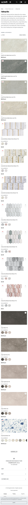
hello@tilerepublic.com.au (14, 462)
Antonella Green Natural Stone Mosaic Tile (9, 166)
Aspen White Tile (4, 408)
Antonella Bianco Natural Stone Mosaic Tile (10, 139)
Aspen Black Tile (4, 327)
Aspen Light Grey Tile (5, 381)
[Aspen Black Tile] (14, 318)
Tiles (2, 53)
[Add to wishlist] (25, 40)
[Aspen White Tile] (14, 399)
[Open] (10, 2)
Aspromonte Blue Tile (5, 435)
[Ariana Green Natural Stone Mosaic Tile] (14, 237)
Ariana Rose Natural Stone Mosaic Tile (9, 300)
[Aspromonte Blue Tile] (14, 426)
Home (2, 8)
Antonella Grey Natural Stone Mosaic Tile (9, 192)
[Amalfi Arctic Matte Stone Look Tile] (14, 45)
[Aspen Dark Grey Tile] (14, 345)
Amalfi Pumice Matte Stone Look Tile (8, 118)
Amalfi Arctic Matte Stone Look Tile (8, 55)
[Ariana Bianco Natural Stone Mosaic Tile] (14, 210)
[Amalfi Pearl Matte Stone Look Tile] (14, 87)
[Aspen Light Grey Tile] (14, 372)
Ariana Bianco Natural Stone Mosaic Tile (9, 219)
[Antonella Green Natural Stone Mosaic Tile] (14, 156)
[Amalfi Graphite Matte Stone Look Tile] (14, 66)
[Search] (16, 2)
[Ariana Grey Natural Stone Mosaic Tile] (14, 264)
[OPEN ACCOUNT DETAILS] (25, 2)
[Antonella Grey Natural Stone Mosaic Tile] (14, 183)
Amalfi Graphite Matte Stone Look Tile (9, 76)
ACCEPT (14, 502)
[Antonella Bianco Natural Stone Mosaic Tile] (14, 129)
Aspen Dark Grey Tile (5, 354)
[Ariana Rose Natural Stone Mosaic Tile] (14, 291)
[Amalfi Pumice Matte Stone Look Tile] (14, 108)
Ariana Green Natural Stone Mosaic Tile (9, 246)
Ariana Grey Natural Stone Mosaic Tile (9, 273)
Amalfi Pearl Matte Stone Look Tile (8, 97)
